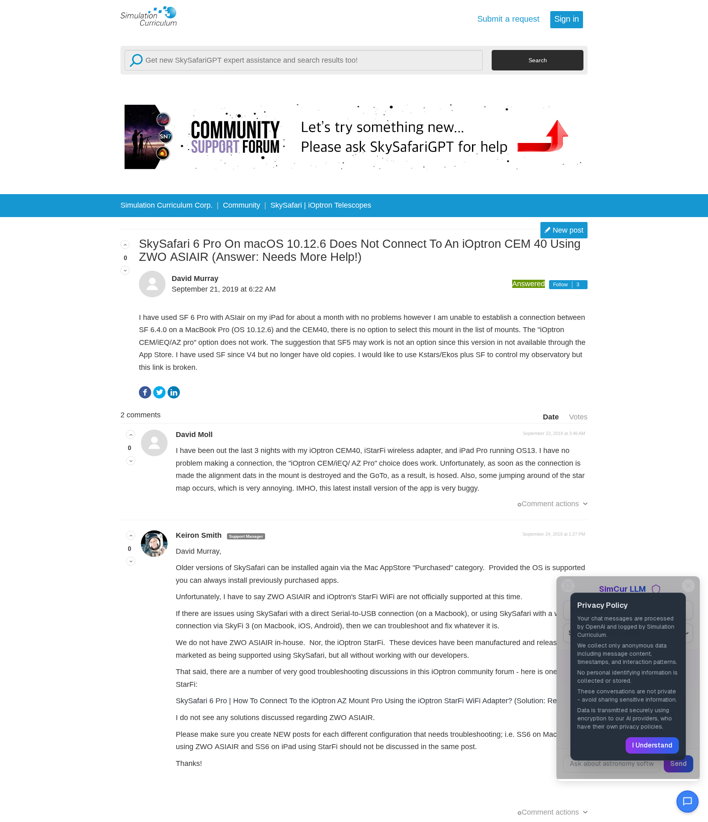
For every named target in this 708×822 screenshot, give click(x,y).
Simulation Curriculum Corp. (166, 205)
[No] (124, 270)
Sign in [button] (566, 18)
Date (551, 417)
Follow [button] (560, 285)
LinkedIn (174, 392)
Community (241, 205)
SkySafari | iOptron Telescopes (320, 205)
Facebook (145, 392)
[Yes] (124, 244)
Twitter (159, 392)
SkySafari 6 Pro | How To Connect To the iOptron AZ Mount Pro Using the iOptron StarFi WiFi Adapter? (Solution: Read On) (377, 701)
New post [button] (568, 230)
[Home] (153, 15)
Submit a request (508, 18)
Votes (578, 417)
